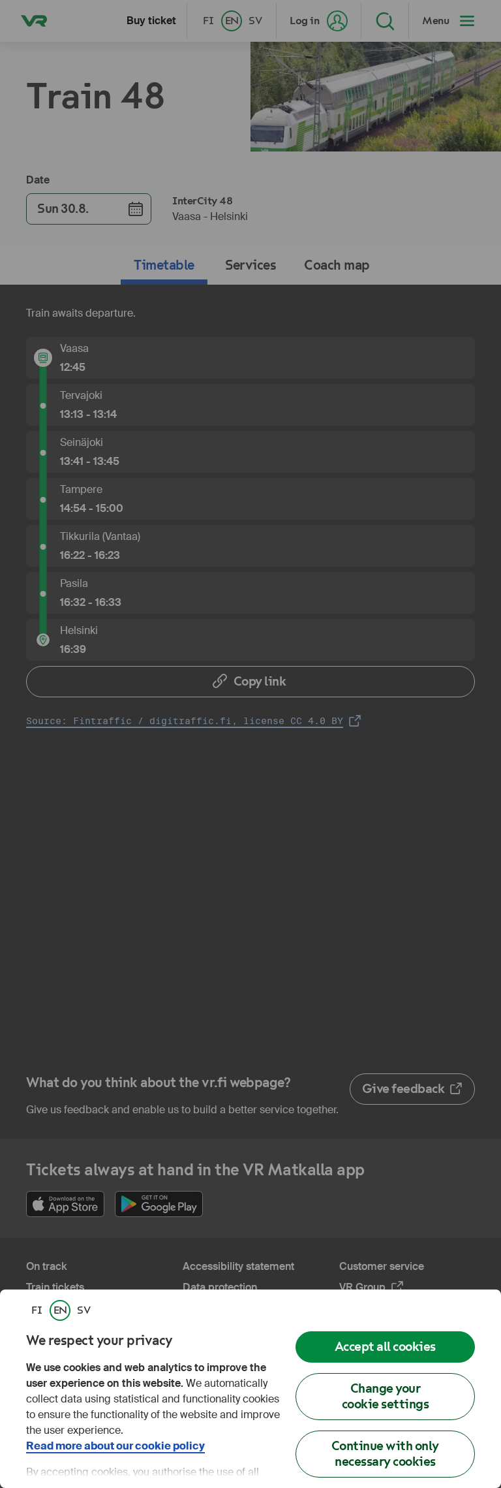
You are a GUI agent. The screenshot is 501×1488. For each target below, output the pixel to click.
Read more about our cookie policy (115, 1446)
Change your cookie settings (385, 1396)
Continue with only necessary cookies (385, 1453)
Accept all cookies (385, 1346)
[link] (36, 1310)
